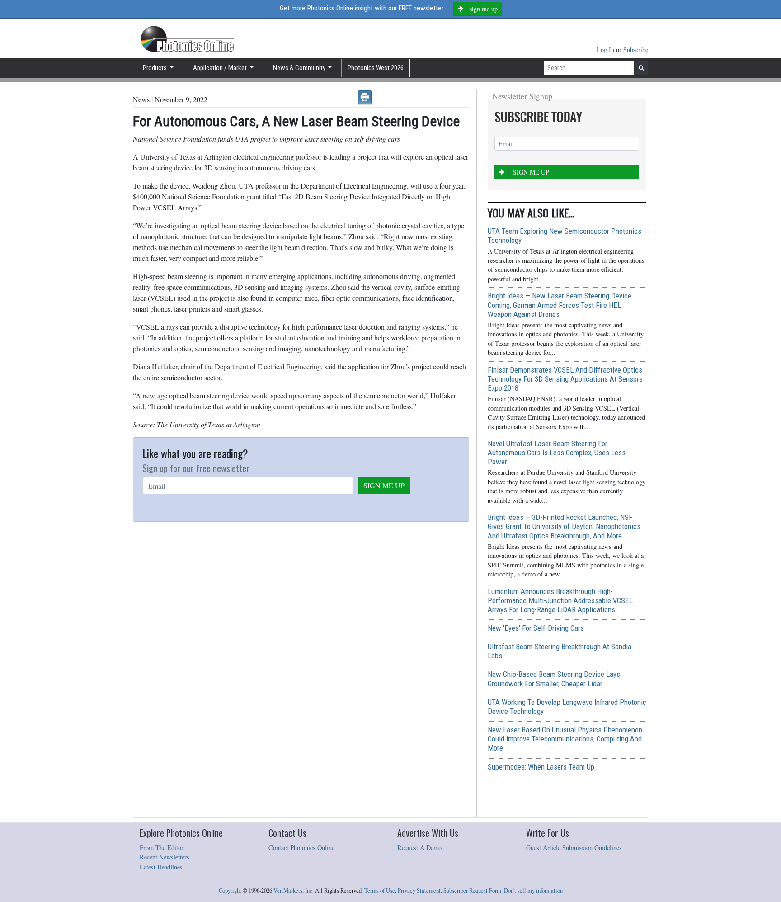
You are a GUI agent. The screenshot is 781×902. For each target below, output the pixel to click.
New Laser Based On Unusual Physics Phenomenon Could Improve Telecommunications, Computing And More (565, 738)
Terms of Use (379, 890)
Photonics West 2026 (376, 68)
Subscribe (635, 49)
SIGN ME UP (384, 485)
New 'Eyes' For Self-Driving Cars (536, 628)
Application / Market (220, 68)
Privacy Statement (419, 890)
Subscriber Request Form (472, 890)
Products (155, 68)
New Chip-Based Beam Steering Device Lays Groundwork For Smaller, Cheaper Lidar (554, 679)
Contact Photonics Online (301, 847)
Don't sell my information (533, 890)
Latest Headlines (161, 867)
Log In (606, 49)
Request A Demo (419, 847)
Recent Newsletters (164, 857)
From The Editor (161, 847)
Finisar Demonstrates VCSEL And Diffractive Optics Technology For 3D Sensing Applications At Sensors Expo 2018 (565, 378)
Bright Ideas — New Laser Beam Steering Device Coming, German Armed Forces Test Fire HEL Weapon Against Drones (559, 304)
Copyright (230, 890)
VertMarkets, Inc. (293, 890)
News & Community (300, 68)
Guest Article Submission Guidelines (574, 847)
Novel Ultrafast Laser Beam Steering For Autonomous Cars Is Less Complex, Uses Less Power (557, 452)
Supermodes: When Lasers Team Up (541, 766)
